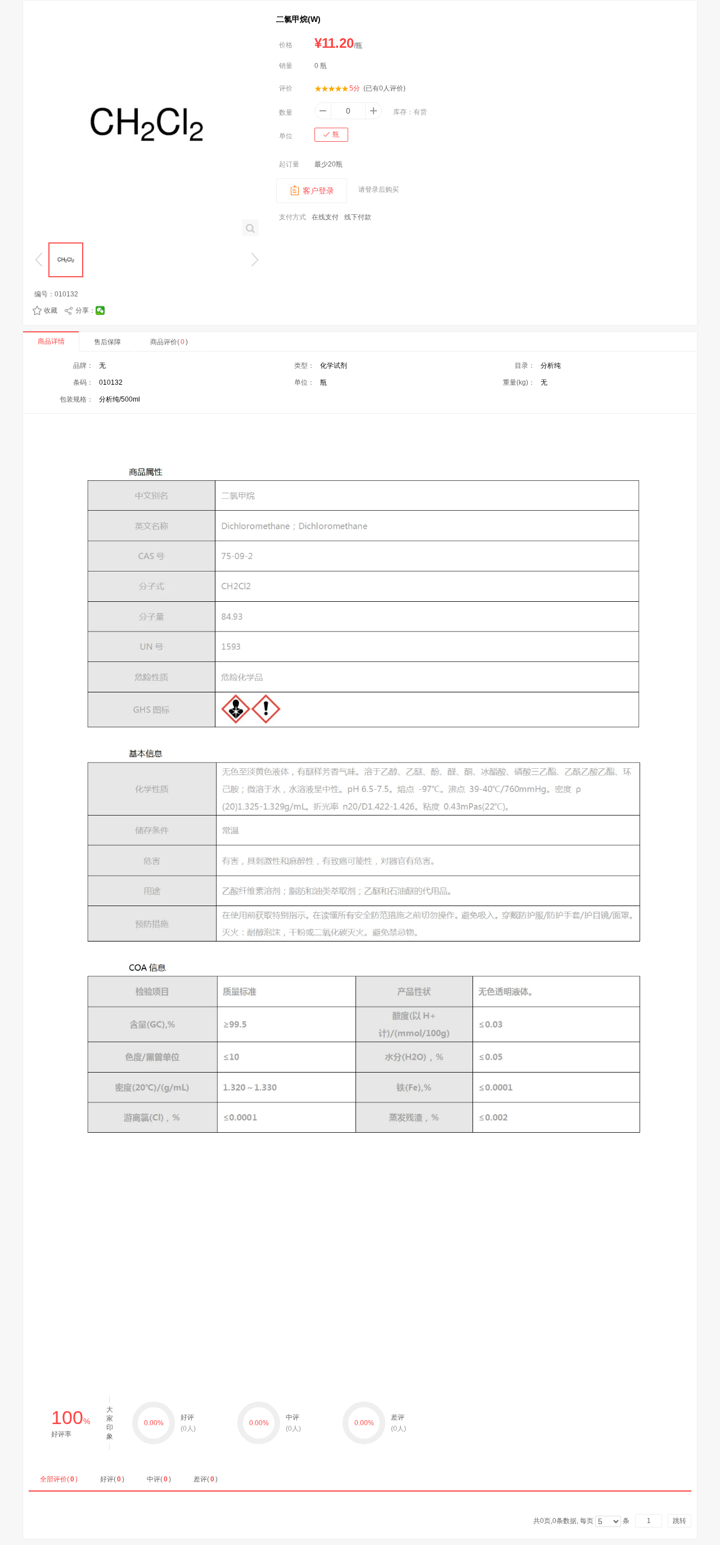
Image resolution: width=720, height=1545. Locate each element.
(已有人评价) (384, 88)
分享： (85, 310)
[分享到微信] (100, 310)
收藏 (50, 310)
